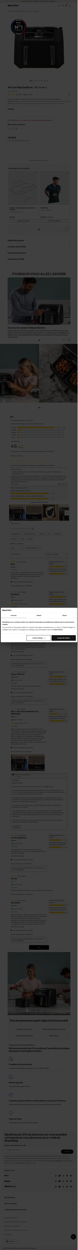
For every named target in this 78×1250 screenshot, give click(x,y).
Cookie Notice (58, 629)
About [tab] (64, 615)
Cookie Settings (37, 638)
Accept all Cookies (63, 638)
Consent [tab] (13, 615)
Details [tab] (39, 615)
